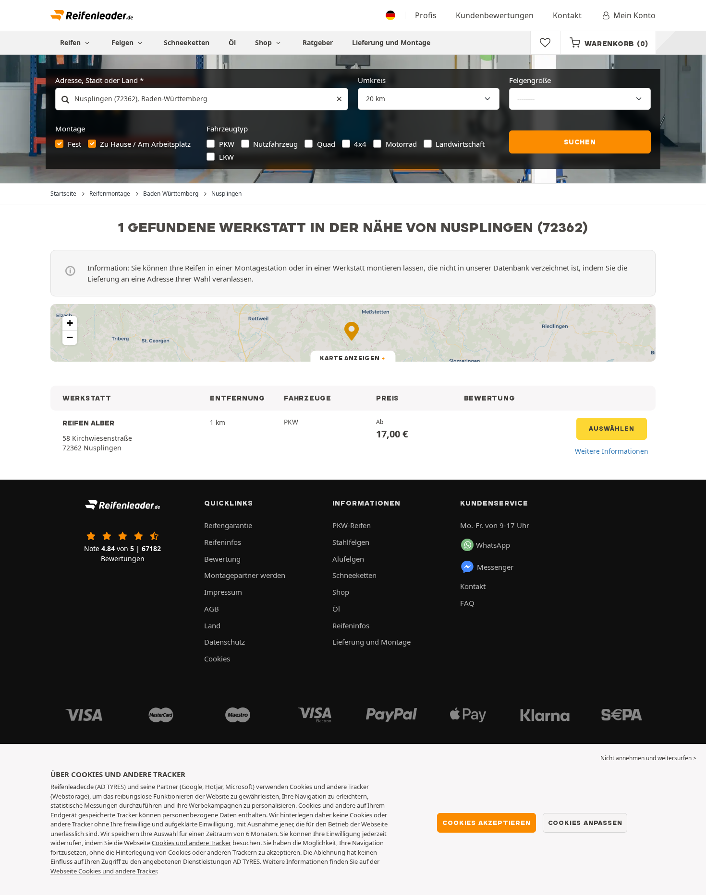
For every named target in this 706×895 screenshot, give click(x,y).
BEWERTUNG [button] (489, 398)
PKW (226, 144)
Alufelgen (348, 559)
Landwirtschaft (460, 144)
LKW (226, 157)
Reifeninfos (222, 542)
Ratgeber (318, 42)
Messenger (495, 567)
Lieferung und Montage (391, 42)
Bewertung (222, 559)
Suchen (580, 142)
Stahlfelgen (350, 542)
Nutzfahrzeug (275, 144)
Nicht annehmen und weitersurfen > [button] (648, 758)
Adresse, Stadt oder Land (96, 80)
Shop (264, 42)
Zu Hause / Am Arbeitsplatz (145, 144)
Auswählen (611, 428)
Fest (74, 144)
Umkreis (372, 80)
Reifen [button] (71, 42)
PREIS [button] (387, 398)
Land (212, 625)
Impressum (223, 592)
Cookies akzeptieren (486, 822)
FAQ (467, 603)
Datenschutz (224, 642)
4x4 (360, 144)
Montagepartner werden (244, 575)
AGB (211, 608)
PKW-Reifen (351, 525)
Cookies (217, 658)
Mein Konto (634, 15)
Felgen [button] (123, 42)
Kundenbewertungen (495, 15)
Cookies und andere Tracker (191, 842)
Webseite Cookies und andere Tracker (103, 871)
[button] (69, 323)
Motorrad (401, 144)
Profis (426, 15)
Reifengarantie (228, 525)
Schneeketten (186, 42)
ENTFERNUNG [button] (237, 398)
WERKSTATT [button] (86, 398)
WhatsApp (493, 545)
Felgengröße (530, 80)
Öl (232, 42)
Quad (326, 144)
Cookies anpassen (585, 822)
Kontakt (567, 15)
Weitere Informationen (611, 451)
